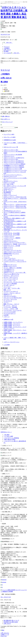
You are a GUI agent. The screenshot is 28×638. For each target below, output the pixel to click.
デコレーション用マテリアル (11, 274)
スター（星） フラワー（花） (12, 288)
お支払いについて (7, 445)
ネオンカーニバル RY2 (10, 296)
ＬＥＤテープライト (9, 236)
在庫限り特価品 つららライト (12, 323)
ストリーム (7, 256)
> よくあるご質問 (8, 436)
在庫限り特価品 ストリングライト (13, 322)
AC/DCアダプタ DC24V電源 (11, 233)
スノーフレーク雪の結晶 (10, 283)
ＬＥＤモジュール (8, 239)
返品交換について (7, 495)
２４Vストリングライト (10, 187)
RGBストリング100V (9, 182)
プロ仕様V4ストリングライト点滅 (13, 168)
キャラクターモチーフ (10, 313)
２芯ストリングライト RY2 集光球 (13, 154)
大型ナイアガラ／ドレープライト (13, 252)
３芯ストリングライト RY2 (11, 159)
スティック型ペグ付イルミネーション (14, 260)
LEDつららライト (8, 249)
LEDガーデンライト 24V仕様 (12, 245)
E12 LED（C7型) (9, 184)
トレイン (7, 302)
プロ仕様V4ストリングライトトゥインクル (15, 170)
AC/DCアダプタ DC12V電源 (11, 234)
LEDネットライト (8, 247)
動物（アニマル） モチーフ (11, 304)
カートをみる (12, 53)
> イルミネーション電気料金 (11, 438)
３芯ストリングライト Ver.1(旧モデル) (14, 162)
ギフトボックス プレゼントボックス (14, 282)
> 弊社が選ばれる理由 (9, 439)
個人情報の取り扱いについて (11, 620)
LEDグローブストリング (10, 176)
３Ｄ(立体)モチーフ (9, 271)
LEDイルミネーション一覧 (11, 147)
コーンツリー (8, 286)
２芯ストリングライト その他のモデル (14, 157)
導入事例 (6, 51)
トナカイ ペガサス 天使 (11, 308)
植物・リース (7, 290)
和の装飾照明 (7, 192)
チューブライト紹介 (9, 134)
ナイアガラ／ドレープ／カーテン (13, 250)
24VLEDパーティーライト (11, 181)
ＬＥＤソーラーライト (10, 258)
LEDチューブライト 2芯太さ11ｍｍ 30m (15, 206)
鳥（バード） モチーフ (10, 305)
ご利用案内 (7, 48)
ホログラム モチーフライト (11, 275)
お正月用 (6, 315)
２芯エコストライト (9, 156)
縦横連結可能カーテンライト (11, 253)
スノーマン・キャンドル (10, 299)
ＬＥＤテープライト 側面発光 (12, 238)
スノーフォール (8, 255)
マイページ (7, 46)
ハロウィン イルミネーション (11, 342)
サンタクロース (8, 301)
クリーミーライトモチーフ (11, 278)
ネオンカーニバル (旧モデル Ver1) (13, 297)
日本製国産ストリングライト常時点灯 (14, 165)
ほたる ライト (8, 190)
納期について (6, 473)
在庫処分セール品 (8, 319)
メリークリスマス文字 (10, 312)
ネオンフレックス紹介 (10, 137)
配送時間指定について (8, 538)
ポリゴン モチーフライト (11, 277)
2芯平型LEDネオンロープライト (12, 210)
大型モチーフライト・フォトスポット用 (15, 272)
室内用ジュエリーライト (10, 266)
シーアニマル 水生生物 (11, 307)
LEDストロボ (7, 193)
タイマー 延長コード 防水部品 (13, 267)
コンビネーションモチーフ (11, 291)
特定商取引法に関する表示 (11, 622)
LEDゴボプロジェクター (11, 241)
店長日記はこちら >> (6, 432)
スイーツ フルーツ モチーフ (12, 293)
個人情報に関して (7, 511)
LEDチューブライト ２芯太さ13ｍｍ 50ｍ (15, 204)
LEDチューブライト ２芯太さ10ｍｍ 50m (15, 197)
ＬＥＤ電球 (7, 344)
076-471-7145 (5, 34)
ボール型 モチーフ (9, 285)
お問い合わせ (7, 49)
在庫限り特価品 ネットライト (12, 325)
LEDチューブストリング (10, 195)
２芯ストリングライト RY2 (11, 149)
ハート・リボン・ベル (10, 280)
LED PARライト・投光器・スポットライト (15, 244)
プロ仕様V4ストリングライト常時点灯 (14, 167)
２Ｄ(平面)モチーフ (9, 269)
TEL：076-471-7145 (6, 597)
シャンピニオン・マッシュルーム (13, 310)
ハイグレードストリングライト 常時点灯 (14, 164)
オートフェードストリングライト (13, 174)
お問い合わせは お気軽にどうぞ (5, 634)
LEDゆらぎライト (9, 189)
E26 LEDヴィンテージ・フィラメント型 (15, 185)
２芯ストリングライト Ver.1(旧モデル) (14, 161)
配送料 (4, 523)
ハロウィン (7, 316)
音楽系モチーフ (8, 294)
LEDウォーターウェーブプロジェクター (15, 242)
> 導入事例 (6, 434)
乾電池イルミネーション (10, 264)
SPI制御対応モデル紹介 (10, 140)
